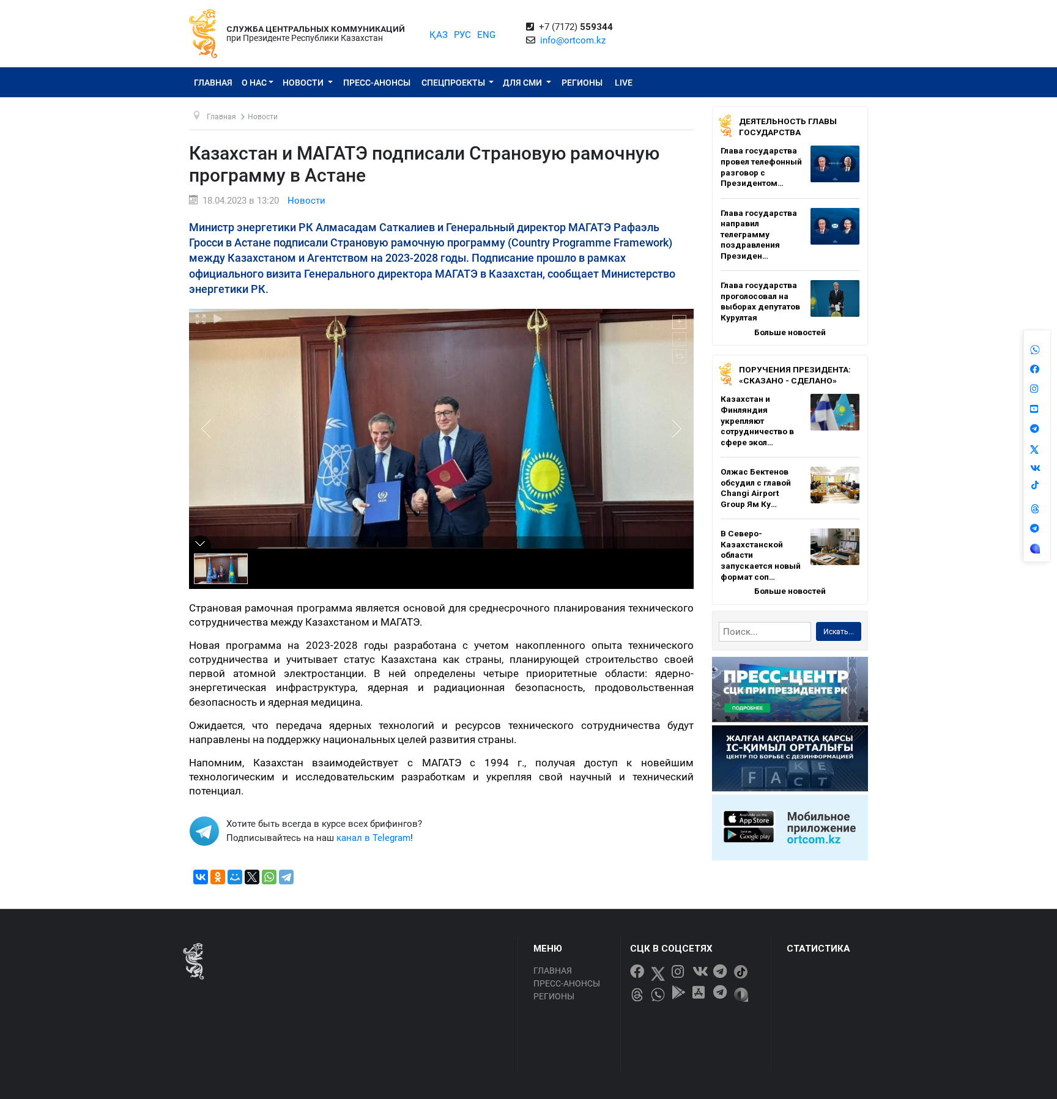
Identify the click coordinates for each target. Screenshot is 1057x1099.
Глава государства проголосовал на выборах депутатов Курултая (760, 301)
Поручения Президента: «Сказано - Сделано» (795, 374)
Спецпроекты (454, 82)
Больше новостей (790, 332)
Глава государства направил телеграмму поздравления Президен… (759, 234)
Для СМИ (523, 82)
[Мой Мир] (235, 877)
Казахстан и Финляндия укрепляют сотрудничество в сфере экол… (757, 420)
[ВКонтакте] (200, 877)
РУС (462, 34)
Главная (213, 82)
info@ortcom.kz (573, 40)
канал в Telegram (373, 837)
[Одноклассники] (217, 877)
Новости (304, 82)
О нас (254, 82)
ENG (486, 34)
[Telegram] (286, 877)
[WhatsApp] (269, 877)
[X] (252, 877)
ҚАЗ (438, 34)
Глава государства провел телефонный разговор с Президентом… (761, 167)
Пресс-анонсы (376, 82)
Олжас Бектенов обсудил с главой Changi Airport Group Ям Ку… (756, 488)
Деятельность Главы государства (788, 126)
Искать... (838, 631)
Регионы (582, 82)
